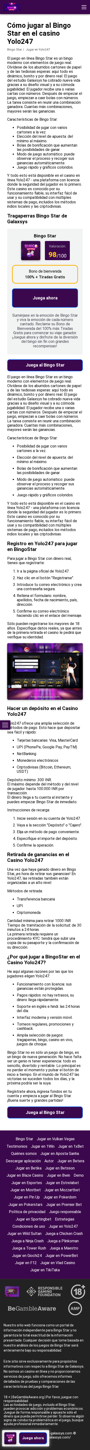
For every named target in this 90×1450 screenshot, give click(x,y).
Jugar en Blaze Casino (24, 1175)
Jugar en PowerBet (61, 1255)
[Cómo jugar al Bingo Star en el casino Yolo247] (12, 7)
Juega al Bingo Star (45, 364)
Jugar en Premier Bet (64, 1204)
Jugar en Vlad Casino (57, 1263)
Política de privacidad (27, 1211)
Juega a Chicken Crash (64, 1233)
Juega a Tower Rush (29, 1248)
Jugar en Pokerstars (25, 1204)
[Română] (21, 42)
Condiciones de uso (28, 1226)
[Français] (46, 42)
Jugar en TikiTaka (45, 1270)
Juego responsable (65, 1211)
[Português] (33, 42)
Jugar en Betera (70, 1161)
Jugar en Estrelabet (62, 1183)
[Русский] (58, 42)
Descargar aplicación (23, 1161)
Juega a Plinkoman (63, 1241)
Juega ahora (45, 297)
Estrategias (64, 1219)
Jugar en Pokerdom (59, 1197)
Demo (79, 1175)
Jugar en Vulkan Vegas (56, 1139)
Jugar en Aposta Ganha (59, 1153)
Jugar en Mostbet (25, 1190)
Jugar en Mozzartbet (62, 1190)
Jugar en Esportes (26, 1183)
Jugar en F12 (26, 1263)
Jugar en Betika (28, 1168)
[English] (8, 42)
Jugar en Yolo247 (63, 1226)
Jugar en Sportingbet (33, 1219)
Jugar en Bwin (58, 1175)
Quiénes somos (24, 1153)
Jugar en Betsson (60, 1168)
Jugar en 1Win (42, 1146)
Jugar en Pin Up (27, 1197)
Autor (49, 1161)
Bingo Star (14, 49)
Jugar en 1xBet (71, 1146)
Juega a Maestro (64, 1248)
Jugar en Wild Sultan (24, 1233)
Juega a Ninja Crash (27, 1241)
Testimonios (16, 1146)
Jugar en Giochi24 (27, 1255)
